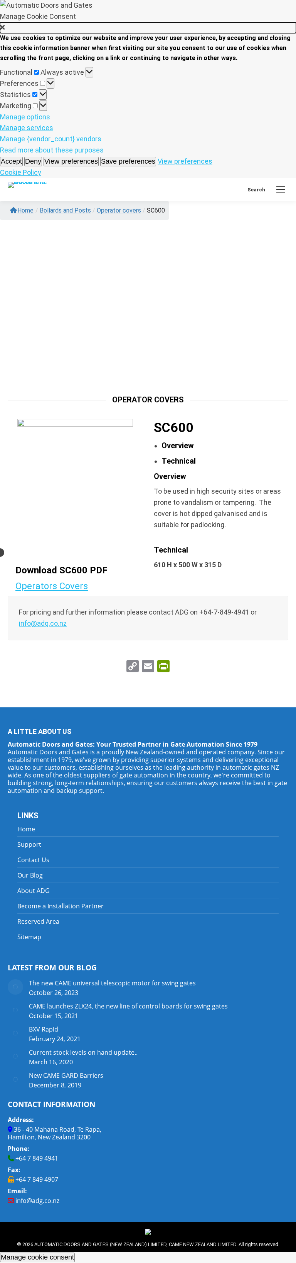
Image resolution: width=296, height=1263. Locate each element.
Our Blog (30, 875)
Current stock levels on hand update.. (83, 1052)
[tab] (177, 445)
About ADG (33, 890)
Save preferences (128, 161)
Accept (11, 161)
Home (25, 210)
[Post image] (15, 987)
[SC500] (75, 476)
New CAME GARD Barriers (66, 1075)
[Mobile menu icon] (280, 189)
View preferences (71, 161)
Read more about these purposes (52, 150)
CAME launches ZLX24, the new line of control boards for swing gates (128, 1006)
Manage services (26, 128)
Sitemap (29, 937)
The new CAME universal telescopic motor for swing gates (112, 983)
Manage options (25, 117)
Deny (33, 161)
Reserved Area (38, 921)
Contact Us (33, 860)
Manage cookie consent (37, 1257)
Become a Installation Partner (60, 906)
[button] (148, 28)
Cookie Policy (20, 172)
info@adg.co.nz (37, 1200)
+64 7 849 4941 (36, 1158)
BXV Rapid (43, 1029)
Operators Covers (51, 586)
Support (29, 844)
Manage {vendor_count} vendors (50, 139)
